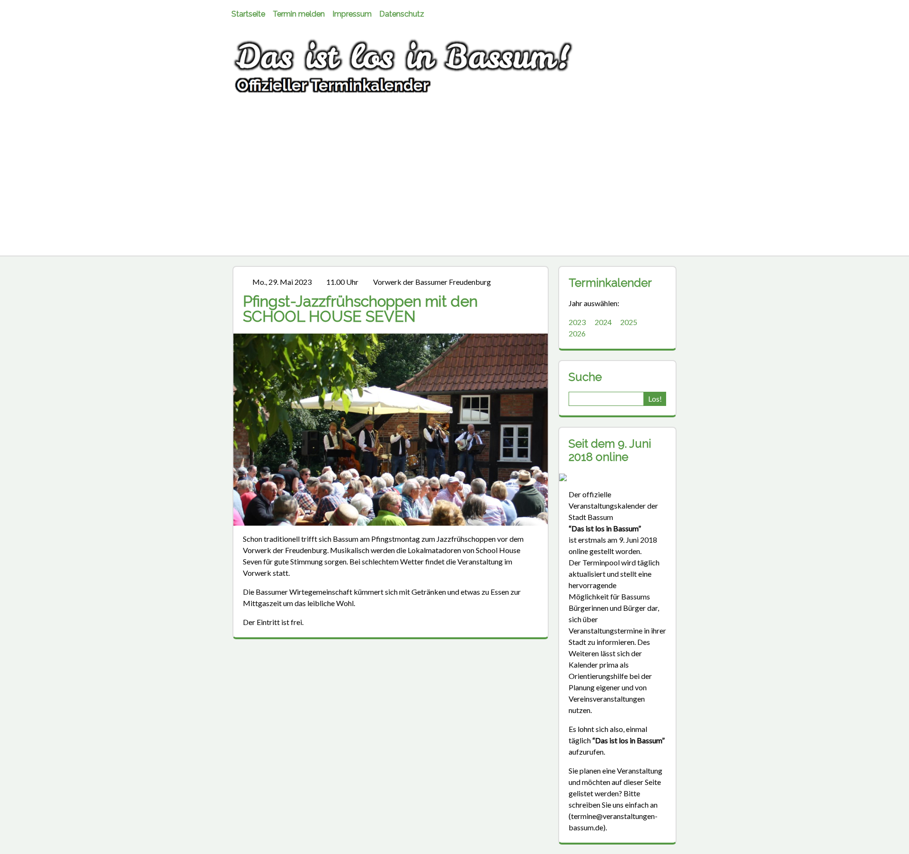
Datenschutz (401, 13)
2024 (603, 321)
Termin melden (299, 13)
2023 (577, 321)
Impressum (352, 13)
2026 (577, 333)
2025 (628, 321)
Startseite (248, 13)
